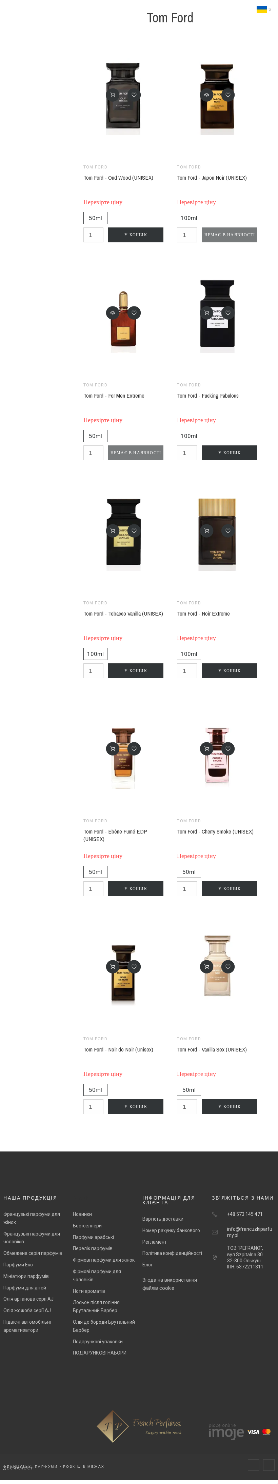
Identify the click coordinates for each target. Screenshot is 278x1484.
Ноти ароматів (89, 1291)
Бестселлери (87, 1225)
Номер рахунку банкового (171, 1230)
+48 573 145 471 (245, 1214)
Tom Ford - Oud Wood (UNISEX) (118, 177)
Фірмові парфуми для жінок (104, 1260)
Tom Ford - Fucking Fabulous (208, 395)
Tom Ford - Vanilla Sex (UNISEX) (212, 1049)
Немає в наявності (229, 235)
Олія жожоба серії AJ (27, 1310)
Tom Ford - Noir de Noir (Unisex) (118, 1049)
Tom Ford (95, 167)
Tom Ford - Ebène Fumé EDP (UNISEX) (115, 835)
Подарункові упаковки (98, 1341)
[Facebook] (253, 1465)
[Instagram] (269, 1465)
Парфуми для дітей (24, 1287)
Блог (147, 1264)
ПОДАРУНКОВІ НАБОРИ (99, 1353)
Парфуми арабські (93, 1237)
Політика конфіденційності (172, 1253)
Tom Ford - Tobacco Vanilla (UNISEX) (123, 613)
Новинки (82, 1214)
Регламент (154, 1242)
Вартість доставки (162, 1219)
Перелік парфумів (93, 1248)
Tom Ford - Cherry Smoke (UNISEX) (215, 831)
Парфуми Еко (18, 1264)
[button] (134, 95)
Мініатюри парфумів (26, 1276)
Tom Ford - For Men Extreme (113, 395)
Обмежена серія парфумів (32, 1253)
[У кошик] (113, 95)
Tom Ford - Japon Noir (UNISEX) (212, 177)
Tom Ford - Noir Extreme (203, 613)
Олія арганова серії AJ (28, 1299)
